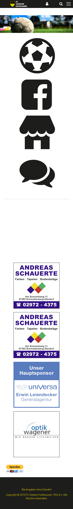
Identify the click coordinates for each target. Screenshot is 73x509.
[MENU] (68, 4)
